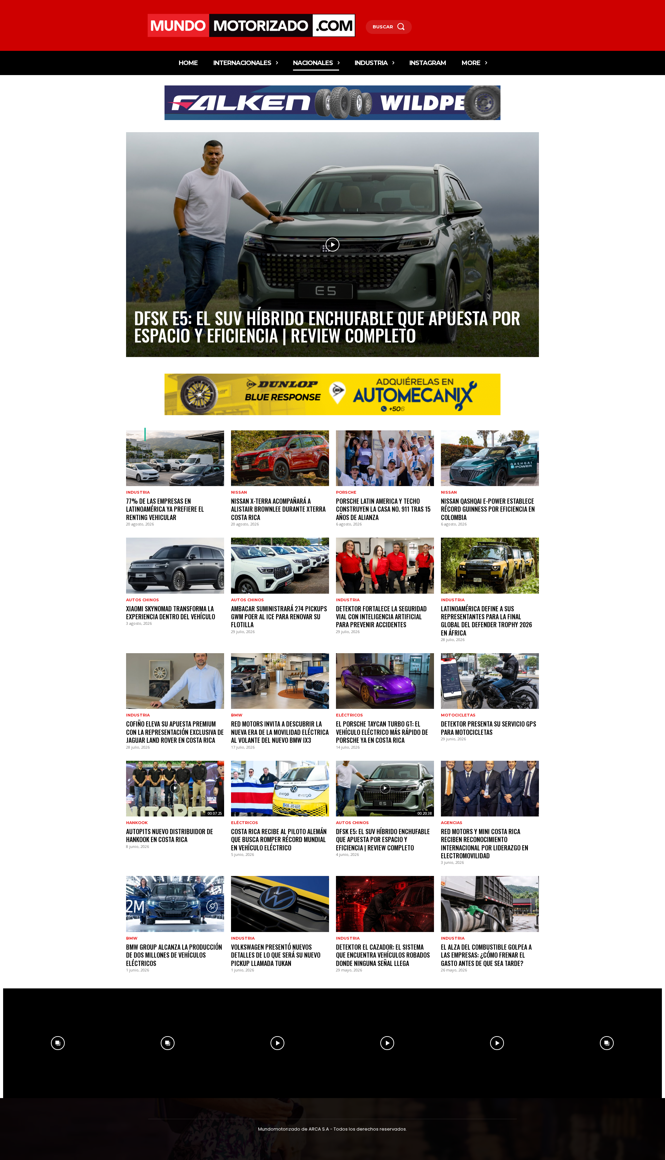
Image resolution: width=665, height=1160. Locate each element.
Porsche (346, 492)
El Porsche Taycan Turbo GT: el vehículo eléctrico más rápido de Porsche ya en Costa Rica (382, 732)
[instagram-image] (58, 1043)
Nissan (239, 492)
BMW (236, 715)
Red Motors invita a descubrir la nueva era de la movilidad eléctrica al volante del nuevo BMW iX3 (280, 732)
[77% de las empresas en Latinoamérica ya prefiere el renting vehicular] (175, 458)
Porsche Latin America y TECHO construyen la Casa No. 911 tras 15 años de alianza (383, 509)
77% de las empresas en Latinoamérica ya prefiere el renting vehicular (165, 509)
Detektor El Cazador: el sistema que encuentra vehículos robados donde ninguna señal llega (383, 955)
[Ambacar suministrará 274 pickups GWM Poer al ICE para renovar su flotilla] (280, 565)
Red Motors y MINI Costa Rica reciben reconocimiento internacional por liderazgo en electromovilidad (484, 843)
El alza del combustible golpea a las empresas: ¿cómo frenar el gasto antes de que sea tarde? (486, 955)
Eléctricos (349, 715)
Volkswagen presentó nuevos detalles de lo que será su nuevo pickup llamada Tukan (275, 955)
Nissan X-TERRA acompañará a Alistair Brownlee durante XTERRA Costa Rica (278, 509)
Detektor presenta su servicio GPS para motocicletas (488, 727)
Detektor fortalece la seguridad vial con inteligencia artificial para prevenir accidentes (381, 616)
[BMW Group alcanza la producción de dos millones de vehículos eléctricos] (175, 904)
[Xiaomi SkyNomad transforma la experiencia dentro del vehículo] (175, 565)
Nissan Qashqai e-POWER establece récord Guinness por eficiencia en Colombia (488, 509)
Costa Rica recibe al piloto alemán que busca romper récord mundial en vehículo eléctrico (279, 839)
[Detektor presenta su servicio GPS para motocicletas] (490, 681)
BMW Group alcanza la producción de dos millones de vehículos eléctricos (174, 955)
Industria (138, 492)
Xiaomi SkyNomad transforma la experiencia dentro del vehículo (170, 612)
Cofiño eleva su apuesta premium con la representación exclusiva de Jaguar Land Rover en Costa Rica (175, 732)
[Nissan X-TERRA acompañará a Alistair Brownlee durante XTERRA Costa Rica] (280, 458)
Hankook (137, 823)
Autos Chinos (142, 600)
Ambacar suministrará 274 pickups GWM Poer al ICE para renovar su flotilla (279, 616)
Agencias (451, 823)
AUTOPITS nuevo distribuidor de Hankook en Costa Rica (169, 835)
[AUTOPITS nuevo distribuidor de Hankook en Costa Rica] (175, 788)
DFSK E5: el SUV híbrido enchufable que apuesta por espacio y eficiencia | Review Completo (327, 325)
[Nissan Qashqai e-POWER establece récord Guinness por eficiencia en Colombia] (490, 458)
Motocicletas (458, 715)
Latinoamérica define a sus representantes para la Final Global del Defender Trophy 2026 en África (486, 620)
